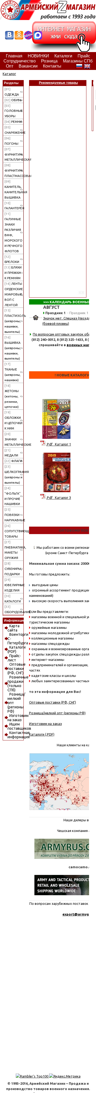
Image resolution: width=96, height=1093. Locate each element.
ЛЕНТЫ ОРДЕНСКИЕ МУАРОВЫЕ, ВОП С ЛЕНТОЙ (14, 294)
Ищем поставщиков (19, 726)
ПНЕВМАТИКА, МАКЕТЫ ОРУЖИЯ (14, 550)
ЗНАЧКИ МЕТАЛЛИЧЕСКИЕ (14, 439)
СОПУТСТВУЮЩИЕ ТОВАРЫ (14, 531)
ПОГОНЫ (11, 140)
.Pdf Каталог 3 (58, 497)
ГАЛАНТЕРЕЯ (14, 205)
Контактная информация (18, 735)
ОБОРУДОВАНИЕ (14, 609)
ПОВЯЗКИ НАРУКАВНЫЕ (14, 515)
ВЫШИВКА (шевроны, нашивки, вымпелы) (13, 348)
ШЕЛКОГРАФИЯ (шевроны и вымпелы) (14, 474)
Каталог (9, 74)
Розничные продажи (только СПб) (18, 683)
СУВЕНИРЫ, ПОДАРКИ (13, 569)
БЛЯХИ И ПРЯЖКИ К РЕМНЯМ (13, 273)
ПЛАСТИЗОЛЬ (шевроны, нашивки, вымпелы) (14, 321)
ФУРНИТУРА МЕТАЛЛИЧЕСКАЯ (14, 154)
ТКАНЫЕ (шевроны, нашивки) (13, 372)
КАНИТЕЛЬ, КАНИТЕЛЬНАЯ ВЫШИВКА (14, 189)
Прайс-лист (14, 658)
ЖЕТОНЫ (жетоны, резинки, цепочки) (12, 396)
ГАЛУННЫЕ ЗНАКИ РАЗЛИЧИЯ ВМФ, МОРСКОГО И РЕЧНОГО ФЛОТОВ (13, 232)
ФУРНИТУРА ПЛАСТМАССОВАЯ (14, 170)
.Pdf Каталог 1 (58, 444)
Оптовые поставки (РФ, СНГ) (16, 668)
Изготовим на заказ (18, 717)
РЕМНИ (13, 121)
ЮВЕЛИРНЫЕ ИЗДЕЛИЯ (14, 585)
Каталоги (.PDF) (41, 734)
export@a (71, 914)
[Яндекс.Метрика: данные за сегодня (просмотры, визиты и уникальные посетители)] (65, 1076)
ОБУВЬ (13, 100)
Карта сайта (13, 628)
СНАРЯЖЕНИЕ (14, 129)
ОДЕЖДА (12, 91)
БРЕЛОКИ (12, 259)
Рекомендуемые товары (58, 83)
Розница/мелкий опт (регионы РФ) (57, 713)
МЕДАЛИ (11, 452)
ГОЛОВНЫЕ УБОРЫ (14, 111)
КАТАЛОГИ (13, 598)
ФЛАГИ (13, 461)
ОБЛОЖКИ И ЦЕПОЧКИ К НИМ (13, 420)
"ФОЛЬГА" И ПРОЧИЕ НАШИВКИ (13, 496)
